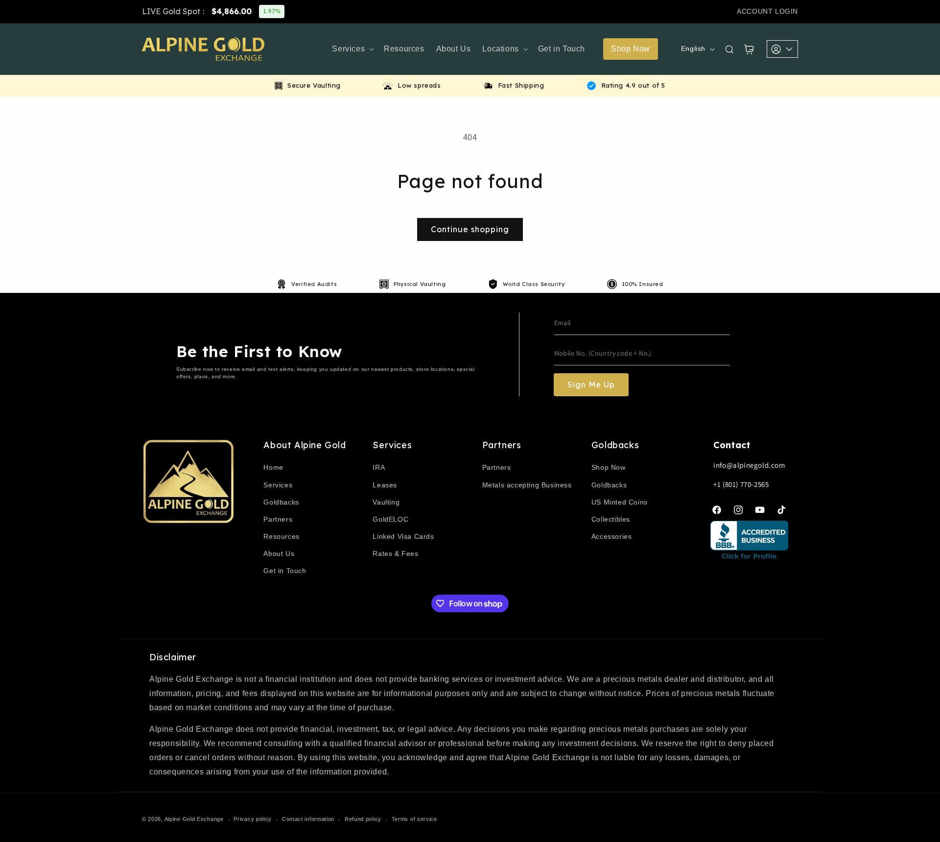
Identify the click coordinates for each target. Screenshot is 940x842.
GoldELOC (390, 519)
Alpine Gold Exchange (194, 819)
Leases (385, 485)
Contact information (308, 819)
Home (273, 467)
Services (277, 485)
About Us (278, 553)
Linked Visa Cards (403, 536)
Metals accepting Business (527, 485)
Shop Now (608, 467)
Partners (277, 519)
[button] (352, 49)
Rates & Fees (395, 553)
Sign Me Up (591, 384)
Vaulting (386, 502)
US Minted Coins (619, 502)
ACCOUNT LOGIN (767, 11)
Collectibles (610, 519)
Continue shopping (470, 229)
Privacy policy (253, 819)
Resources (281, 536)
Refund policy (363, 819)
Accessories (611, 536)
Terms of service (414, 819)
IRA (379, 467)
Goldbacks (281, 502)
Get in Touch (284, 571)
